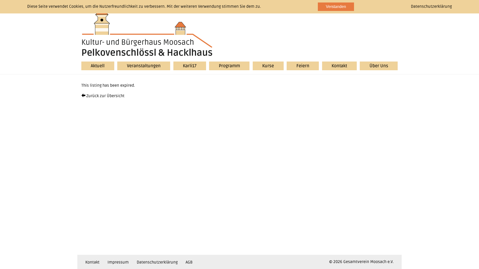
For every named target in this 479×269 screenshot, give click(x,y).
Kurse (268, 65)
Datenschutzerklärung (157, 262)
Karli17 (189, 65)
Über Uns (378, 65)
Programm (229, 65)
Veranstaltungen (144, 65)
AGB (189, 262)
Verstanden (336, 6)
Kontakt (339, 65)
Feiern (302, 65)
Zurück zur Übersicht (104, 95)
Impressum (118, 262)
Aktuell (98, 65)
